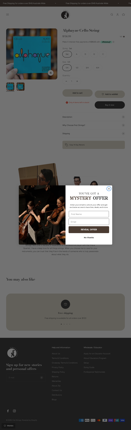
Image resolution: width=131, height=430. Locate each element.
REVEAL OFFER (89, 229)
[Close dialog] (109, 188)
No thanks (89, 237)
